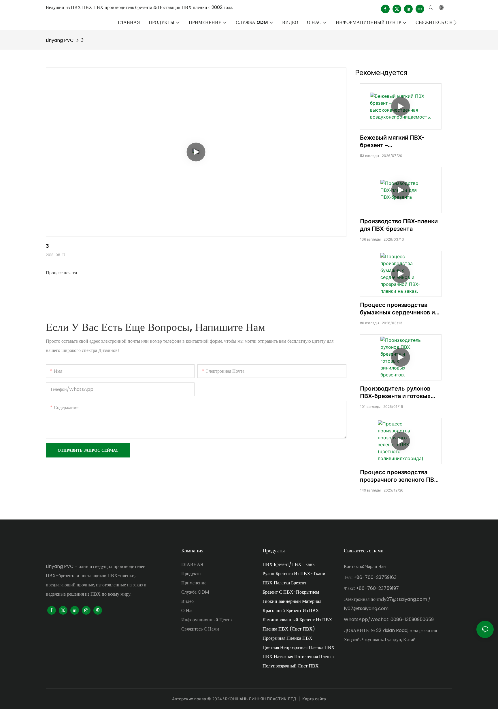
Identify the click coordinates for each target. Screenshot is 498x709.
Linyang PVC (59, 40)
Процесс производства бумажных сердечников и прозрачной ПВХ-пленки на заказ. (399, 308)
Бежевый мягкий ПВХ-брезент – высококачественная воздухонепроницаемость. (399, 141)
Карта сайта (314, 698)
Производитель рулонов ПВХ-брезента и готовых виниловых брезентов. (395, 392)
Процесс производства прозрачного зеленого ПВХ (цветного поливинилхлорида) (399, 476)
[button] (454, 22)
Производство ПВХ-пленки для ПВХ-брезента (399, 225)
